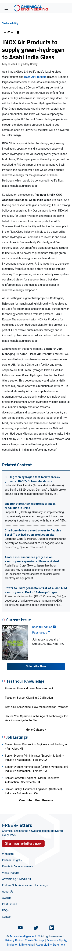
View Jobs (25, 800)
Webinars (8, 854)
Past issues (40, 632)
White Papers (10, 872)
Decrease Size (5, 32)
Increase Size (12, 32)
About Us (7, 891)
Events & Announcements (17, 866)
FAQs (5, 910)
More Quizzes (35, 729)
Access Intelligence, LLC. (24, 936)
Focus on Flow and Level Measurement (29, 688)
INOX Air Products (35, 77)
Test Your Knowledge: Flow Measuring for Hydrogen (36, 707)
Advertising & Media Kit (16, 879)
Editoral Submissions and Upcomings (25, 885)
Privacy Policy (14, 940)
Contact (6, 916)
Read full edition (42, 627)
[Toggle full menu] (6, 8)
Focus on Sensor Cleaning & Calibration (29, 697)
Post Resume (44, 800)
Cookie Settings (35, 940)
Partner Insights (12, 860)
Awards (6, 898)
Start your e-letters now (23, 843)
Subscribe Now (36, 666)
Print (18, 32)
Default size (8, 32)
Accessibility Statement (50, 944)
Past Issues (9, 904)
